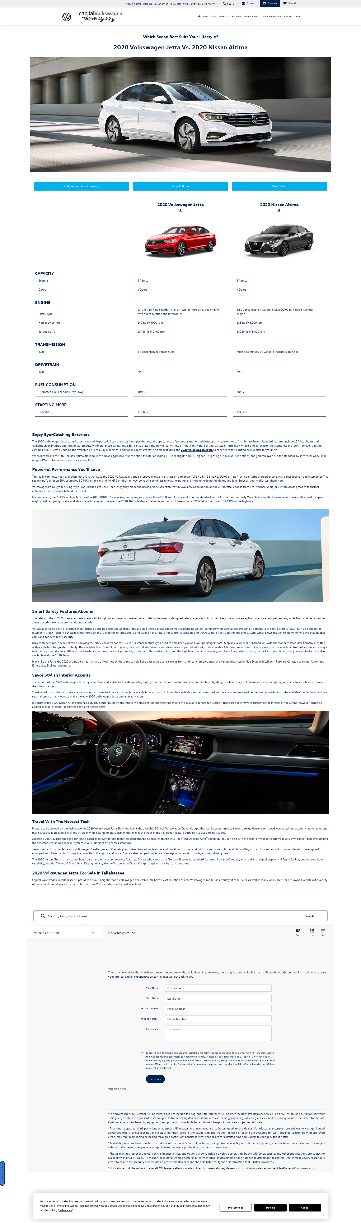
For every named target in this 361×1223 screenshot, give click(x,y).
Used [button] (213, 16)
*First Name (152, 988)
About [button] (298, 16)
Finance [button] (236, 16)
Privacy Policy (220, 1060)
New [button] (205, 16)
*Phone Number (149, 1018)
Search (309, 916)
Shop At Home (180, 186)
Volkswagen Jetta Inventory (81, 186)
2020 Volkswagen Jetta (197, 450)
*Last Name (152, 998)
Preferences (235, 1207)
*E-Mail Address (149, 1008)
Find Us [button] (288, 16)
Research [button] (224, 16)
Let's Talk (155, 1079)
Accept (305, 1207)
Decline (270, 1207)
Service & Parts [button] (252, 16)
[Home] (199, 16)
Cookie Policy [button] (152, 1205)
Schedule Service (272, 16)
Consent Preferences (2, 1173)
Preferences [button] (65, 1210)
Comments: (152, 1029)
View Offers (279, 186)
